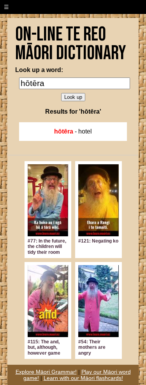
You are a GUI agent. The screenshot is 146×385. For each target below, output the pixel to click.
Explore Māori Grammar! (46, 372)
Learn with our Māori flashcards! (83, 378)
